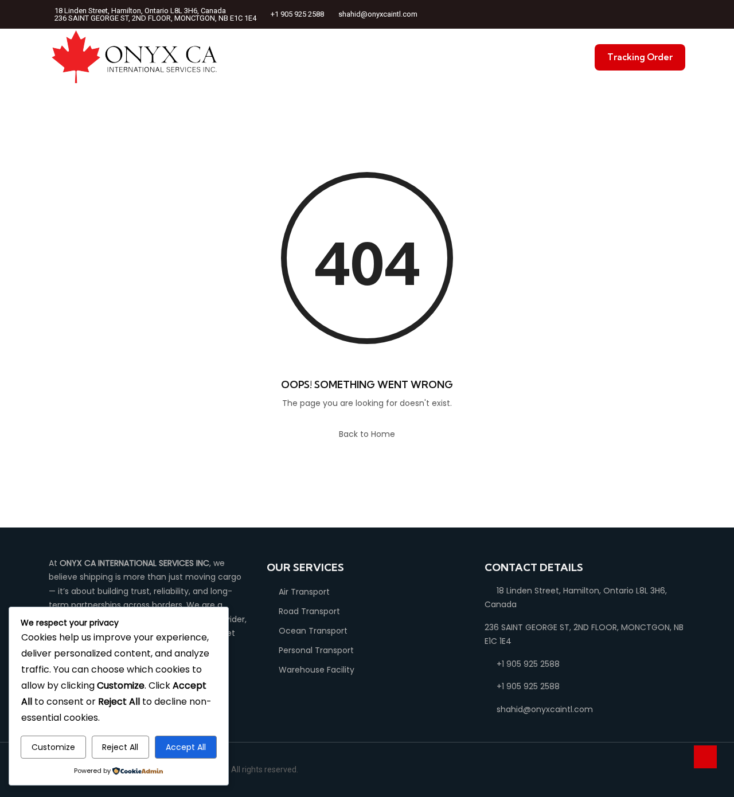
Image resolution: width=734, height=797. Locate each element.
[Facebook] (638, 14)
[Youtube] (682, 14)
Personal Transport (316, 650)
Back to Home (367, 434)
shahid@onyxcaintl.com (377, 14)
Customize (53, 747)
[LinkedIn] (652, 14)
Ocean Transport (313, 630)
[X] (667, 14)
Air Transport (304, 591)
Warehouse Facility (316, 669)
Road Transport (309, 611)
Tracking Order (640, 57)
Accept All (186, 747)
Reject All (120, 747)
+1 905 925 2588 (297, 14)
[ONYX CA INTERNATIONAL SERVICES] (135, 57)
